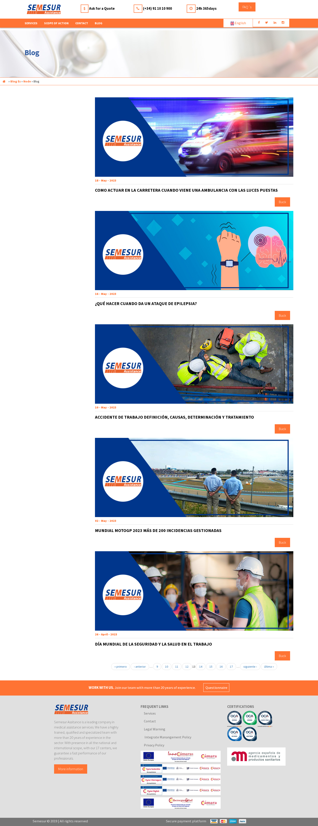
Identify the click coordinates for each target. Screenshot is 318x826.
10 (166, 667)
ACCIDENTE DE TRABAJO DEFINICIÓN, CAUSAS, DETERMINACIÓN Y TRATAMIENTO (174, 417)
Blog (98, 23)
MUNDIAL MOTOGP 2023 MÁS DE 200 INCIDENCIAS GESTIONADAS (158, 530)
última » (269, 667)
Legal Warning (154, 729)
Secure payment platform (186, 821)
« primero (120, 667)
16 (221, 667)
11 (176, 667)
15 (210, 667)
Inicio (4, 81)
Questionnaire (216, 687)
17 (231, 667)
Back (282, 202)
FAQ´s (247, 7)
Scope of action (56, 23)
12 (186, 667)
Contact (81, 23)
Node (27, 81)
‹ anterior (140, 667)
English (240, 23)
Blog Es (15, 81)
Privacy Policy (154, 745)
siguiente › (250, 667)
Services (150, 713)
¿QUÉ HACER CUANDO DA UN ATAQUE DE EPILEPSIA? (146, 303)
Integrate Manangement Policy (167, 737)
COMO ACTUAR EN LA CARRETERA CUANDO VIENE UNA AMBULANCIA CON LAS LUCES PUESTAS (186, 190)
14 (200, 667)
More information (70, 769)
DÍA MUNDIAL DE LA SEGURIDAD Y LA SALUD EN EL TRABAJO (153, 644)
